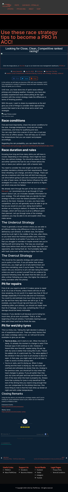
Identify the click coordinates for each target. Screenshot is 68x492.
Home (9, 5)
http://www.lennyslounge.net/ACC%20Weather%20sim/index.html (27, 146)
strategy (54, 73)
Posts (17, 5)
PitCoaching (21, 9)
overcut (39, 73)
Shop (38, 9)
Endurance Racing (30, 73)
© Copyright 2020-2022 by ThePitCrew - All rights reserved (34, 488)
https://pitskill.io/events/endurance (12, 406)
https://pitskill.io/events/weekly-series (14, 412)
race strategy (47, 73)
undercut (60, 73)
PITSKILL (62, 66)
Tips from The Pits (51, 71)
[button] (16, 78)
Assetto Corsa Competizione (15, 73)
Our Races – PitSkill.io (30, 5)
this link (22, 66)
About (31, 9)
